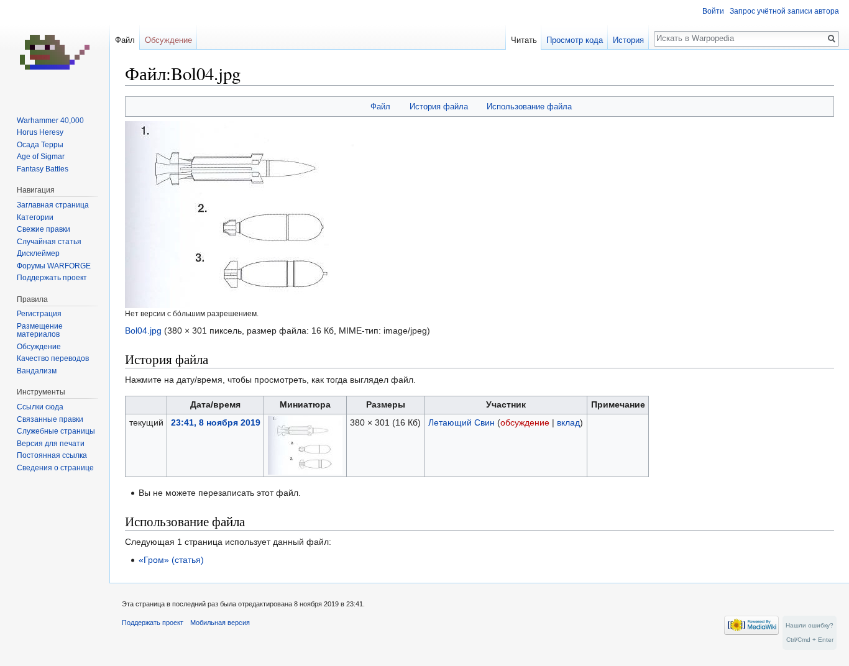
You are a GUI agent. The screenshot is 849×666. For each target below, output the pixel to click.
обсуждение (524, 422)
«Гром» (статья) (171, 560)
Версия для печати (51, 443)
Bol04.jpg (143, 330)
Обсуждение (168, 40)
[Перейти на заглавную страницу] (54, 49)
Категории (35, 217)
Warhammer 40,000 (50, 120)
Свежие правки (43, 229)
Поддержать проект (52, 277)
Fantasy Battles (42, 169)
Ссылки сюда (40, 407)
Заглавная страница (53, 205)
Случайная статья (49, 241)
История (628, 40)
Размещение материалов (40, 330)
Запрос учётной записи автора (784, 11)
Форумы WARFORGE (54, 266)
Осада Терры (40, 144)
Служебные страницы (56, 431)
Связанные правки (50, 419)
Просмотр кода (574, 40)
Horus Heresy (40, 132)
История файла (439, 106)
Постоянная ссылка (52, 455)
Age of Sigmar (41, 156)
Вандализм (37, 371)
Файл (380, 106)
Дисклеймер (38, 253)
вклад (568, 422)
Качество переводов (53, 358)
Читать (524, 40)
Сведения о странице (55, 467)
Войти (713, 11)
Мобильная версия (220, 622)
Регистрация (39, 313)
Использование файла (529, 106)
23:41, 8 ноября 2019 (215, 422)
